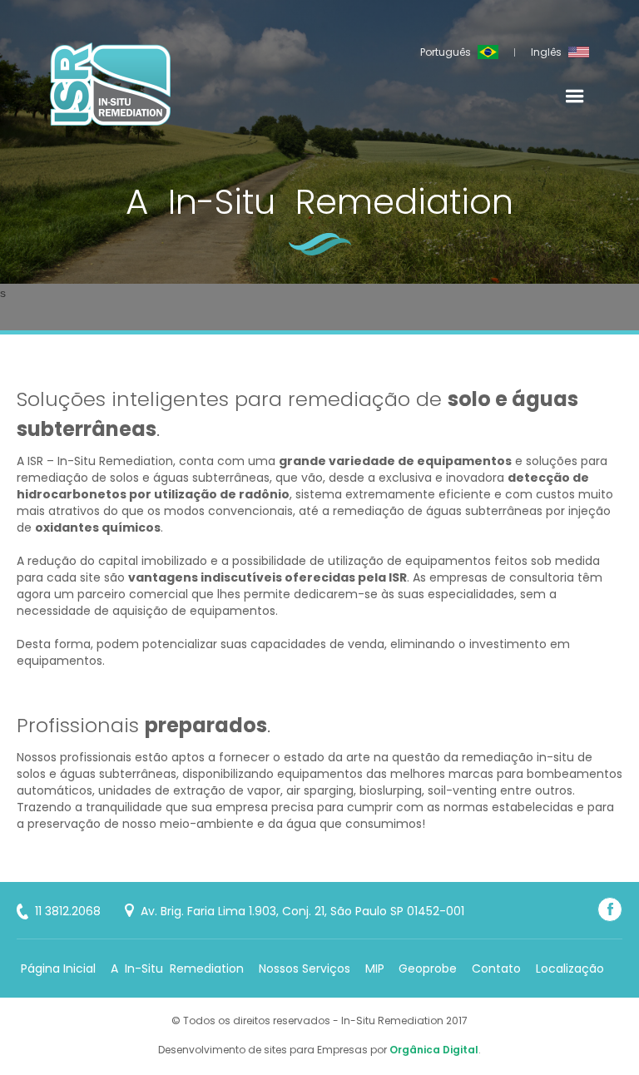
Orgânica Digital (433, 1050)
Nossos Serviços (304, 968)
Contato (496, 968)
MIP (374, 968)
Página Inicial (58, 968)
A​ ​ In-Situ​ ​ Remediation (177, 968)
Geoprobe (428, 968)
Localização (570, 968)
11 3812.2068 (68, 911)
